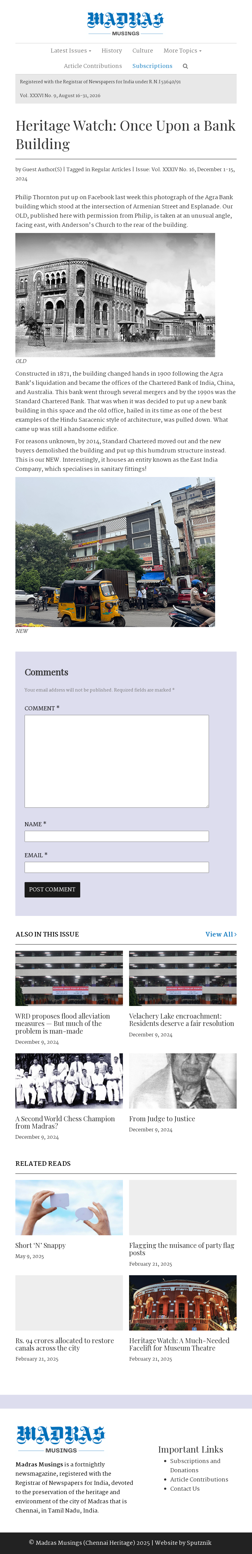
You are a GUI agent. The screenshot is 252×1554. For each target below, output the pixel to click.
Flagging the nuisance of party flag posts (181, 1248)
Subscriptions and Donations (195, 1466)
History (112, 51)
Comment (42, 708)
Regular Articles (111, 170)
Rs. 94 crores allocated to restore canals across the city (64, 1344)
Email (36, 855)
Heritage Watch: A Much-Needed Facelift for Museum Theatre (179, 1344)
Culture (142, 51)
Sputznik (199, 1543)
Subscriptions (152, 66)
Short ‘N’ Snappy (40, 1245)
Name (35, 824)
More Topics (181, 51)
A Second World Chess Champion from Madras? (65, 1122)
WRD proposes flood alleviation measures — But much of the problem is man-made (62, 1023)
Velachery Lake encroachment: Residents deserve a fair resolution (181, 1019)
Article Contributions (93, 66)
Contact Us (185, 1489)
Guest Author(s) (42, 170)
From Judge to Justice (162, 1118)
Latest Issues (69, 51)
